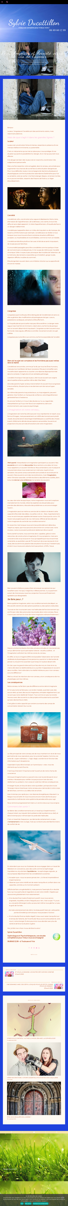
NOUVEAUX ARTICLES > (57, 982)
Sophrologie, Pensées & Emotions (34, 63)
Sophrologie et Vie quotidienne (46, 61)
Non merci (28, 1203)
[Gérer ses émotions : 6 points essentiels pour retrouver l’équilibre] (34, 1059)
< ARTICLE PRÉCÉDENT (10, 969)
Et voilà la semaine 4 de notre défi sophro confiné (34, 972)
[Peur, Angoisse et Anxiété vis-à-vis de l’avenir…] (32, 948)
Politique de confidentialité (40, 1203)
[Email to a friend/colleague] (36, 948)
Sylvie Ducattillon (34, 22)
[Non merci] (66, 1200)
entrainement (14, 822)
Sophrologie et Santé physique (21, 61)
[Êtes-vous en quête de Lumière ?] (34, 1099)
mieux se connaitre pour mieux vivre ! (34, 28)
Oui (22, 1203)
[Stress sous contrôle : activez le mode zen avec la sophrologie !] (34, 1020)
